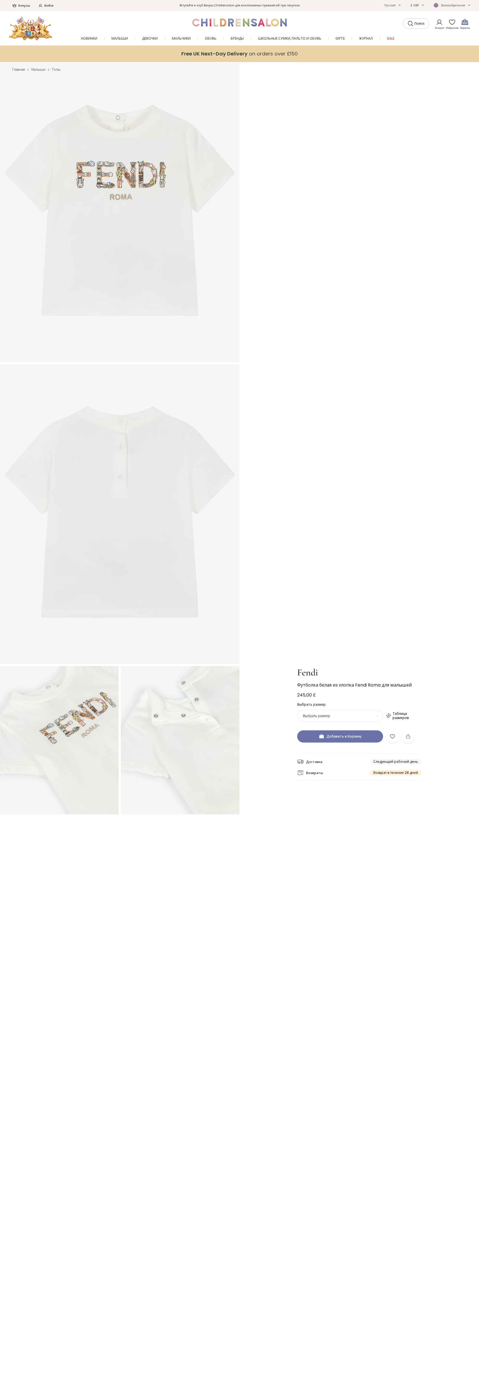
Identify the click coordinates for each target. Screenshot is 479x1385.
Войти (48, 5)
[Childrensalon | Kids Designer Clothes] (30, 28)
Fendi (307, 672)
